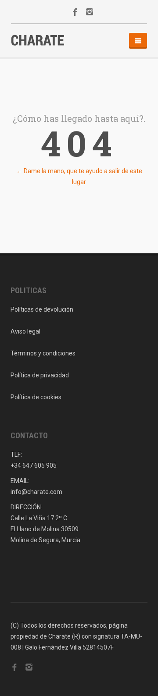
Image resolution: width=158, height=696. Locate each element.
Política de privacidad (40, 375)
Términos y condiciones (43, 353)
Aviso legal (25, 331)
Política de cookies (36, 397)
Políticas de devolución (42, 309)
